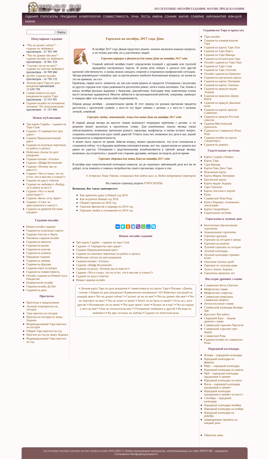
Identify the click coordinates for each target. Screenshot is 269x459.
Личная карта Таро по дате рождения (43, 84)
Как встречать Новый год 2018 (99, 199)
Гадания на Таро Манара (219, 55)
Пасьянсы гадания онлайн (42, 238)
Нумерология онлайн (39, 282)
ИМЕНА (157, 16)
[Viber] (138, 226)
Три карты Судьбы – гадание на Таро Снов (46, 125)
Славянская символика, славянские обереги (218, 298)
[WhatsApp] (143, 226)
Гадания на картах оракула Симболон (220, 111)
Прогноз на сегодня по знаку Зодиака (44, 318)
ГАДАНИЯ (31, 16)
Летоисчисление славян (219, 303)
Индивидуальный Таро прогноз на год (46, 340)
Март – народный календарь (222, 366)
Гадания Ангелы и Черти (42, 234)
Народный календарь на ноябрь (224, 409)
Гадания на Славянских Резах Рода (222, 132)
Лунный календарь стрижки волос (221, 256)
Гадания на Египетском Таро (222, 58)
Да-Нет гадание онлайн (41, 75)
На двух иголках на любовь (125, 313)
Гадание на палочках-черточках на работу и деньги (46, 146)
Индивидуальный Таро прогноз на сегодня (46, 325)
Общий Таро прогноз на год (44, 331)
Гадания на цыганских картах (222, 77)
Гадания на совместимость (43, 272)
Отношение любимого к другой (155, 308)
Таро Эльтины (213, 187)
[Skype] (153, 226)
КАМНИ (30, 21)
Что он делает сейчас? (110, 296)
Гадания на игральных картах (44, 230)
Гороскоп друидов (215, 236)
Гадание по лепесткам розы (162, 313)
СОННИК (171, 16)
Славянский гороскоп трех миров (221, 330)
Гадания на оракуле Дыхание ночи (222, 104)
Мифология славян (216, 289)
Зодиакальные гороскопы (220, 232)
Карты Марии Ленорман (219, 175)
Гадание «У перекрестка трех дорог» (44, 132)
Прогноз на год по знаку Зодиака (47, 334)
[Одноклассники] (128, 226)
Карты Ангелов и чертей (219, 191)
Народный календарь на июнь (223, 380)
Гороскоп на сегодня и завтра (222, 239)
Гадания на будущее (38, 264)
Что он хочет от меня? (121, 300)
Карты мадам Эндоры (217, 183)
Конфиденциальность (144, 454)
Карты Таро (211, 160)
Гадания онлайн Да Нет (41, 286)
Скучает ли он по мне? (140, 296)
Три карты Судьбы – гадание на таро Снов (102, 242)
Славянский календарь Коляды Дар (223, 308)
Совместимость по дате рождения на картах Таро (42, 94)
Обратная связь (213, 435)
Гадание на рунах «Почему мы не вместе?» (103, 268)
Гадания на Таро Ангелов (220, 70)
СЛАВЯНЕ (197, 16)
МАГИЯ (183, 16)
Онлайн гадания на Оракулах (222, 73)
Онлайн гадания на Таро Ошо (223, 62)
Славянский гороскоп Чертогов (224, 325)
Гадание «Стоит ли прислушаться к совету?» (42, 203)
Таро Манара (212, 164)
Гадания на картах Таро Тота (222, 47)
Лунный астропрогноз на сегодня (42, 307)
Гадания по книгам (38, 249)
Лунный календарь (216, 251)
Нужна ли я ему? (163, 304)
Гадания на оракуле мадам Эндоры (220, 90)
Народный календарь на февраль (219, 360)
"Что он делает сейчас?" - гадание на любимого (42, 46)
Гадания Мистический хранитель (218, 125)
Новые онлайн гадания (40, 226)
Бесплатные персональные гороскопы (220, 226)
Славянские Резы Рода (218, 198)
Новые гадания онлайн (90, 280)
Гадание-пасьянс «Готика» (42, 159)
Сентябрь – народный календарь (217, 399)
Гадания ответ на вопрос (41, 268)
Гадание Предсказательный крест (43, 139)
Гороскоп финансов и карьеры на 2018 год (106, 206)
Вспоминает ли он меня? (104, 304)
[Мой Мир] (148, 226)
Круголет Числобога (217, 314)
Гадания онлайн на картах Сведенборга (220, 139)
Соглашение (122, 454)
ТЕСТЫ (145, 16)
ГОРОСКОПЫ (49, 16)
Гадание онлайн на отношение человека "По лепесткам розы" (45, 104)
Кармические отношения (140, 292)
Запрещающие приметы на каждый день (221, 421)
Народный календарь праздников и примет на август (223, 392)
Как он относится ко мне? (116, 308)
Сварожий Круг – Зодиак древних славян (220, 319)
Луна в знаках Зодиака (218, 269)
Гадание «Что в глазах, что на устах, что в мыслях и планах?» (46, 175)
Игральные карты (215, 172)
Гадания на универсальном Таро (221, 41)
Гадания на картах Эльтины (221, 85)
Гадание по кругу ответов (42, 180)
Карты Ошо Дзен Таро (218, 168)
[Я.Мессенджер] (123, 226)
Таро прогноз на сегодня (41, 313)
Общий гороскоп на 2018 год (98, 202)
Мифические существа (218, 293)
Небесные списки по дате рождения (42, 153)
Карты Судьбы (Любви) (219, 157)
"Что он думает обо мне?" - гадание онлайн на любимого (44, 56)
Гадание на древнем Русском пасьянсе (44, 210)
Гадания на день (36, 290)
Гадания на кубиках (38, 253)
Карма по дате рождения (106, 292)
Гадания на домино (216, 144)
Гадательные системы (217, 213)
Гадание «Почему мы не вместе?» (41, 168)
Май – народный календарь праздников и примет (221, 374)
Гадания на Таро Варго (218, 51)
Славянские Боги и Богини (221, 285)
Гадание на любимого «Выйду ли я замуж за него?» (45, 185)
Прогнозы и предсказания (42, 302)
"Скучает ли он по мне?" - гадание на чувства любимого (45, 67)
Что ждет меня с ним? (136, 304)
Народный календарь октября (222, 405)
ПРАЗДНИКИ (68, 16)
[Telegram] (133, 226)
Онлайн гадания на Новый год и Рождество (46, 277)
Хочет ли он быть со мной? (155, 300)
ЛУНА (135, 16)
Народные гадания (38, 257)
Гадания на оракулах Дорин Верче (221, 97)
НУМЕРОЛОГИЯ (90, 16)
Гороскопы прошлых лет (219, 273)
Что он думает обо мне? (172, 296)
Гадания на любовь (38, 260)
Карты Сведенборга (216, 209)
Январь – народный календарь (223, 355)
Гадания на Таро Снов (218, 66)
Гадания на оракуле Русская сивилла (221, 118)
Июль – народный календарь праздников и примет (222, 385)
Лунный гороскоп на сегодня (222, 247)
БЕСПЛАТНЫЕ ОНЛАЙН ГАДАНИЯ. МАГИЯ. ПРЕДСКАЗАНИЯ (199, 8)
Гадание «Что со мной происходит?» (40, 192)
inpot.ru (152, 175)
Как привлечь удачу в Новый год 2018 (104, 195)
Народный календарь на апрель (223, 369)
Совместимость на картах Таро (149, 288)
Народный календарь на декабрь (219, 414)
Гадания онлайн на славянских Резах (223, 341)
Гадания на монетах (38, 242)
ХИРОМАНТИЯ (216, 16)
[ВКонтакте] (117, 226)
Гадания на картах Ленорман (222, 81)
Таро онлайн (212, 36)
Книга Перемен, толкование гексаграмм (221, 203)
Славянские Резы (215, 336)
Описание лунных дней (219, 261)
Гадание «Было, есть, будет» (43, 198)
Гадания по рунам (37, 245)
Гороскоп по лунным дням (220, 265)
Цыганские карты (215, 179)
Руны (207, 194)
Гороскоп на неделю (216, 243)
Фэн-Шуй (235, 16)
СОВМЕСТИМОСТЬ (116, 16)
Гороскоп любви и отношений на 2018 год (106, 210)
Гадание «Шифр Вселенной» (44, 162)
